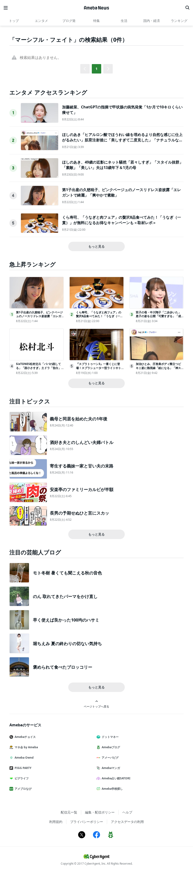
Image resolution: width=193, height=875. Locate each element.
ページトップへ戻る (96, 706)
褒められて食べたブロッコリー (62, 667)
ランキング (179, 20)
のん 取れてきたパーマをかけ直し (65, 596)
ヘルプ (127, 812)
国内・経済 (151, 20)
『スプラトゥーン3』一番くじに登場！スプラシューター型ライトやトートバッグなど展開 (98, 368)
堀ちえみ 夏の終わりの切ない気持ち (67, 643)
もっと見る (96, 246)
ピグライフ (22, 778)
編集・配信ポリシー (100, 812)
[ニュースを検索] (187, 8)
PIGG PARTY (23, 768)
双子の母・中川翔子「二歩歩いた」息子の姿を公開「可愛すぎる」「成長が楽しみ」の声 (158, 316)
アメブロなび (23, 789)
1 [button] (96, 68)
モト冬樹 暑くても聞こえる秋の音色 (67, 573)
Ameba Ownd (24, 758)
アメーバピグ (110, 758)
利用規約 (55, 821)
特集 (96, 20)
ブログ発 (69, 20)
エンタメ (41, 20)
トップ (14, 20)
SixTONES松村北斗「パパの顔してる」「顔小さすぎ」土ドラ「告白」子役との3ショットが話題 (38, 368)
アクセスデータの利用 (127, 821)
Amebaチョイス (25, 737)
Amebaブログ (111, 747)
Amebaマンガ (111, 768)
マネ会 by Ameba (26, 747)
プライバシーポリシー (86, 821)
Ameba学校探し (112, 789)
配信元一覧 (69, 812)
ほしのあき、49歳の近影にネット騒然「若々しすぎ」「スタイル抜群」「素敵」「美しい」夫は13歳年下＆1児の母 (122, 164)
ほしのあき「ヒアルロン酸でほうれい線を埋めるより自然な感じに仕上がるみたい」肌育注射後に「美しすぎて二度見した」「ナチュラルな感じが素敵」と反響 (122, 140)
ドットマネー (110, 737)
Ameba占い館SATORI (116, 778)
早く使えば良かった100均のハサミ (66, 620)
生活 (124, 20)
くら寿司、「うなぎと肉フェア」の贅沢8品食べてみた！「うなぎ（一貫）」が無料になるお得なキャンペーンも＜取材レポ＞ (121, 220)
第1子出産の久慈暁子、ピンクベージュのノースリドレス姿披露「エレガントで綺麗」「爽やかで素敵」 (39, 316)
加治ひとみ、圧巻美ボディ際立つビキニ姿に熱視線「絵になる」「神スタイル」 (158, 368)
